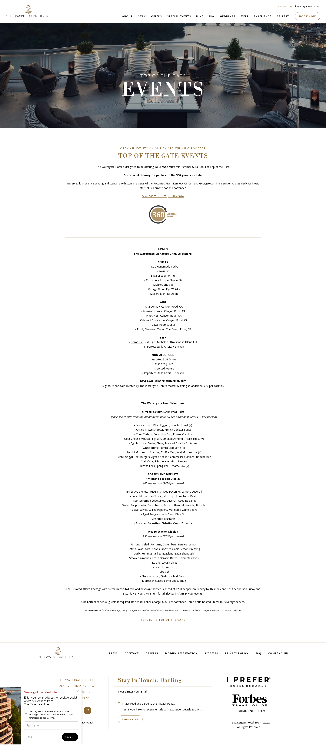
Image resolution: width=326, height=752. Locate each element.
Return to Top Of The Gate (163, 620)
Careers (152, 653)
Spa (211, 16)
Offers (156, 16)
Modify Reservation (308, 6)
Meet (245, 16)
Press (113, 653)
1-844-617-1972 (285, 6)
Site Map (211, 653)
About (127, 16)
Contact (132, 653)
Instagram (87, 710)
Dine (199, 16)
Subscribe (130, 719)
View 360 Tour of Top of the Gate (163, 196)
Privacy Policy (237, 653)
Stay (142, 16)
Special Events (179, 16)
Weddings (228, 16)
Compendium (278, 653)
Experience (262, 16)
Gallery (283, 16)
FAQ (258, 653)
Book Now (307, 16)
